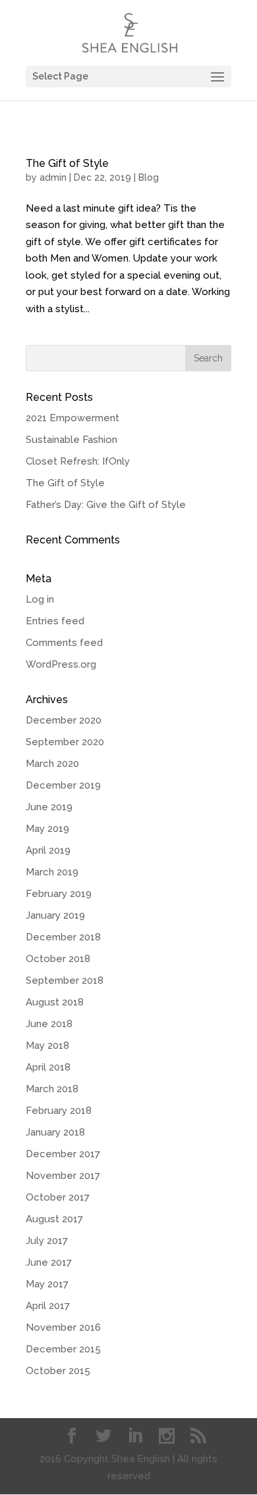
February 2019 (59, 894)
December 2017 (63, 1154)
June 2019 (49, 807)
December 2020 (63, 720)
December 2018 (63, 937)
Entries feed (55, 621)
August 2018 (55, 1002)
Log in (40, 599)
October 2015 (58, 1371)
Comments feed (64, 643)
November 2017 (63, 1176)
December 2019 (63, 785)
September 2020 (65, 742)
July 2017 (47, 1241)
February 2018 (59, 1110)
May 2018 (47, 1045)
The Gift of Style (67, 163)
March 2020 (52, 764)
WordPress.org (61, 664)
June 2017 (49, 1262)
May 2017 (47, 1284)
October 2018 (58, 959)
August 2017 (54, 1219)
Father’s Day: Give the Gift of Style (106, 505)
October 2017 (58, 1197)
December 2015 (63, 1349)
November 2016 (63, 1327)
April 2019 (48, 850)
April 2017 (48, 1306)
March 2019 (52, 872)
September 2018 (64, 980)
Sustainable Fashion (71, 440)
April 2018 (48, 1067)
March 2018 (52, 1089)
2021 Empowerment (72, 418)
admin (53, 177)
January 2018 (55, 1132)
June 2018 (49, 1024)
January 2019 (55, 915)
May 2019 (47, 829)
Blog (148, 177)
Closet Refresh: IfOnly (78, 461)
